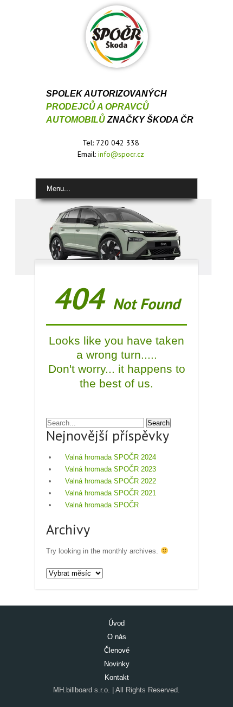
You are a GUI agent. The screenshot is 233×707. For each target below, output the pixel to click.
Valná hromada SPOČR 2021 (110, 493)
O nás (116, 637)
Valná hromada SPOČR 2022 (110, 481)
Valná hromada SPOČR (102, 505)
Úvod (116, 623)
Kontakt (117, 677)
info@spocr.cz (121, 154)
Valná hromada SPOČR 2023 (110, 469)
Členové (117, 650)
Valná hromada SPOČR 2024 (110, 457)
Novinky (117, 664)
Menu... (58, 188)
